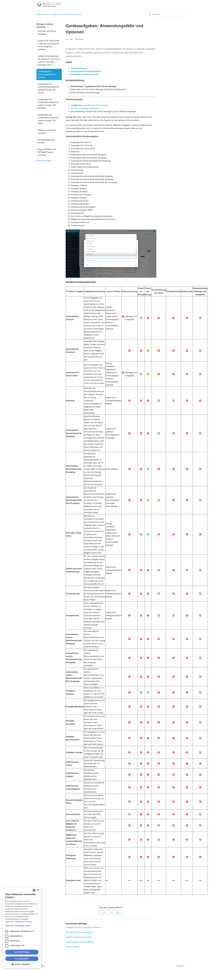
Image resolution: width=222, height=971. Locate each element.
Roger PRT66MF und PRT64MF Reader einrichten (47, 152)
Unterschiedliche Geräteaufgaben (80, 942)
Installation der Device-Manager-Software (83, 927)
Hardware (55, 14)
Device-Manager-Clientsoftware (95, 105)
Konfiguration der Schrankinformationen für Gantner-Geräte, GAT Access (48, 88)
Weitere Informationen (23, 922)
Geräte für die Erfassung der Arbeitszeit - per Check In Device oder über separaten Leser (49, 60)
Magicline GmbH (42, 14)
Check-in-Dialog (72, 946)
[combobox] (34, 890)
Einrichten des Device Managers (47, 32)
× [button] (38, 890)
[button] (22, 925)
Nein (117, 912)
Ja (104, 912)
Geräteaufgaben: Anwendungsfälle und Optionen (47, 74)
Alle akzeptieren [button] (21, 952)
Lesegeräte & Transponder (72, 14)
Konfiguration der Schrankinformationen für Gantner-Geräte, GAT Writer (48, 119)
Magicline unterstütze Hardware (47, 131)
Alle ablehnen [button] (21, 959)
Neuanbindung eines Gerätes (46, 141)
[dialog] (22, 927)
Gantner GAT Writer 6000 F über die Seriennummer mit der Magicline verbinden (48, 45)
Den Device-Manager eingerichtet (85, 108)
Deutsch (180, 966)
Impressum (9, 922)
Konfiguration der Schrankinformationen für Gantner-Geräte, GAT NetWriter (48, 103)
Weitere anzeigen (43, 160)
